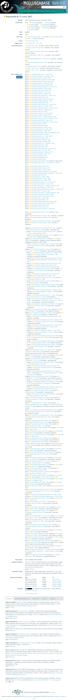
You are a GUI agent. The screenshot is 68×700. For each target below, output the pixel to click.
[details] (32, 569)
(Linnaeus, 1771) (41, 168)
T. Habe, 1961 (40, 153)
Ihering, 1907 (39, 161)
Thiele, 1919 (39, 97)
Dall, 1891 (38, 159)
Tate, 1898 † (40, 145)
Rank (20, 34)
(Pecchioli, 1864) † (42, 99)
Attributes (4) (35, 598)
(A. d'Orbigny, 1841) (41, 438)
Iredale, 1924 (36, 62)
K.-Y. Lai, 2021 (40, 92)
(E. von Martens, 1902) (46, 381)
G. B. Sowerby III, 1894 (42, 196)
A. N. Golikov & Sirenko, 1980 (45, 185)
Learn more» (53, 692)
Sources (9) (9, 598)
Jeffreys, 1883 (40, 434)
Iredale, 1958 (41, 390)
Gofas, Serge (56, 579)
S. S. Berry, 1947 (42, 184)
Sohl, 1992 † (42, 235)
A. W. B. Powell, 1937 (44, 489)
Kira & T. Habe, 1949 (41, 120)
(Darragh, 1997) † (37, 233)
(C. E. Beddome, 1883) (42, 143)
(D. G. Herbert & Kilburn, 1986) (43, 551)
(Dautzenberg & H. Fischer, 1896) (46, 494)
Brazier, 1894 (40, 478)
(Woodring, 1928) (38, 346)
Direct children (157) (16, 74)
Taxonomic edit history (16, 577)
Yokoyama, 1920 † (41, 524)
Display (19, 77)
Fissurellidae (32, 28)
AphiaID (20, 20)
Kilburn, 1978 (45, 394)
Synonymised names (17, 45)
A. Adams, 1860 (37, 51)
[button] (4, 16)
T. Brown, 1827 (32, 68)
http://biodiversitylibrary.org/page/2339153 (26, 605)
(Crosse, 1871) (40, 206)
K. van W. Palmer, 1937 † (43, 349)
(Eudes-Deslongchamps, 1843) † (44, 410)
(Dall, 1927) (38, 155)
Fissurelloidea (45, 26)
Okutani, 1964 (45, 341)
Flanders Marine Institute (27, 696)
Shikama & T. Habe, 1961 (42, 187)
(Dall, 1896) (39, 125)
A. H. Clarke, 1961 (47, 325)
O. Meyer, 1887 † (42, 152)
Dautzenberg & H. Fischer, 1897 (44, 415)
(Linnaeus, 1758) (46, 365)
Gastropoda (31, 24)
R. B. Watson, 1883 (40, 78)
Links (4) (44, 598)
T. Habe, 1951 (35, 55)
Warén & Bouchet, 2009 (42, 194)
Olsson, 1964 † (41, 309)
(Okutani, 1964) (40, 342)
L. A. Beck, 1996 (40, 198)
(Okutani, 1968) (41, 141)
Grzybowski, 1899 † (41, 217)
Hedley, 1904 (39, 448)
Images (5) (52, 598)
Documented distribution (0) (22, 598)
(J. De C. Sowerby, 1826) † (40, 411)
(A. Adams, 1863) (41, 129)
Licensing (19, 588)
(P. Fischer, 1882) (41, 88)
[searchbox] (52, 7)
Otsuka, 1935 (39, 146)
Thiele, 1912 (39, 199)
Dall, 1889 (38, 123)
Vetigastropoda (45, 24)
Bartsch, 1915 (40, 212)
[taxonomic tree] (28, 593)
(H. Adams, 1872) (38, 395)
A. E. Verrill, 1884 (46, 330)
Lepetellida (31, 26)
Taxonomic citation (17, 571)
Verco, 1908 (39, 111)
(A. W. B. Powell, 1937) (40, 491)
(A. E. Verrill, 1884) (45, 332)
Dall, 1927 (38, 175)
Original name (18, 43)
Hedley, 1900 (40, 482)
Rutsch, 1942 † (47, 316)
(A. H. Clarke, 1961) (46, 327)
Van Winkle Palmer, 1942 (35, 229)
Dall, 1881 (39, 431)
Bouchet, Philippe (57, 581)
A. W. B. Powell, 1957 (43, 182)
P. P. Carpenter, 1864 (41, 109)
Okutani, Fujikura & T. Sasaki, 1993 (46, 173)
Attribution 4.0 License (31, 590)
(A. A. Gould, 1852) (41, 106)
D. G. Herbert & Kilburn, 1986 (45, 192)
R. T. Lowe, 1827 (34, 43)
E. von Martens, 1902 (42, 76)
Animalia (34, 22)
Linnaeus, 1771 (35, 36)
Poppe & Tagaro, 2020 (42, 81)
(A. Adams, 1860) (40, 169)
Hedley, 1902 (39, 138)
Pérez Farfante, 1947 (42, 85)
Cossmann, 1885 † (41, 215)
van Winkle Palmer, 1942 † (44, 228)
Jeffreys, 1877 (40, 510)
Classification (18, 22)
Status (20, 32)
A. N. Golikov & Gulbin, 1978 (43, 116)
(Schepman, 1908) (41, 101)
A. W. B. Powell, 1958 (43, 452)
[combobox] (52, 7)
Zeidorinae (46, 28)
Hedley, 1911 (40, 464)
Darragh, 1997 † (44, 231)
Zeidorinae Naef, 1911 (32, 41)
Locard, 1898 (40, 134)
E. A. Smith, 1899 (40, 150)
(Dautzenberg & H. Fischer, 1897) (41, 417)
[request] (12, 681)
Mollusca (48, 22)
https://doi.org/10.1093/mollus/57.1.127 (42, 680)
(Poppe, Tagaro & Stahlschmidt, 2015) (45, 132)
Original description (17, 562)
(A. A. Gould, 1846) (42, 113)
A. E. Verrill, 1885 (41, 74)
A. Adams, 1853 (40, 131)
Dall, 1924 (39, 457)
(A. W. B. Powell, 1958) (40, 454)
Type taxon (19, 36)
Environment (18, 559)
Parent (20, 41)
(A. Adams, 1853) (41, 115)
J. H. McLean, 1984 (40, 191)
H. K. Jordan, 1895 (41, 424)
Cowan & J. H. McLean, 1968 (44, 118)
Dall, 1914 (40, 102)
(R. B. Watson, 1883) (46, 321)
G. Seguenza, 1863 (43, 312)
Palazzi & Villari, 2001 (42, 221)
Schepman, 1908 (40, 139)
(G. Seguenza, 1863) (47, 289)
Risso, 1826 (32, 45)
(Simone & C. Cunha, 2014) (43, 79)
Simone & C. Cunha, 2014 (43, 208)
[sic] (39, 238)
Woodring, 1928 (45, 344)
